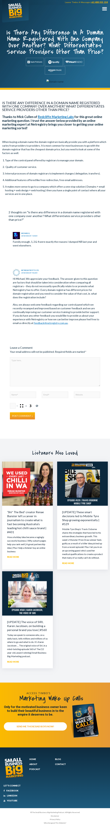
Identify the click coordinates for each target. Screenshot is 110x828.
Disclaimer (55, 816)
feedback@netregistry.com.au (51, 323)
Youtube (11, 800)
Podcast (34, 769)
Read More (13, 557)
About (33, 764)
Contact (60, 764)
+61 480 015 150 (99, 2)
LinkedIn (11, 795)
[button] (104, 8)
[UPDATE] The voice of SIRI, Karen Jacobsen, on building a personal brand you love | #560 (27, 626)
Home (32, 759)
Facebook (12, 790)
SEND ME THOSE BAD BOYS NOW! (35, 726)
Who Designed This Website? (55, 823)
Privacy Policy (55, 819)
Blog (58, 759)
